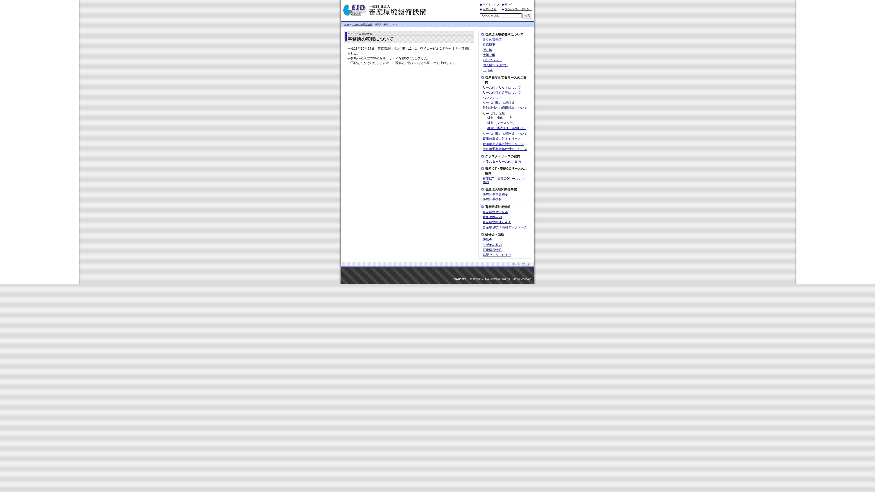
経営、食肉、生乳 (500, 118)
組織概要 (489, 44)
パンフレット (492, 60)
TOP (346, 24)
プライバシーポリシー (518, 9)
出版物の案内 (492, 245)
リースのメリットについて (502, 87)
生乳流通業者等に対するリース (505, 149)
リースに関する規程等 (499, 103)
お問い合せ (490, 9)
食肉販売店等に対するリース (503, 144)
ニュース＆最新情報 (362, 24)
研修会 (487, 239)
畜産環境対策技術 (495, 212)
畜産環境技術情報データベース (505, 227)
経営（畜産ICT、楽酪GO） (506, 128)
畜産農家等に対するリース (502, 139)
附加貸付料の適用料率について (505, 108)
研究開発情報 (492, 199)
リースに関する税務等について (505, 134)
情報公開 (489, 55)
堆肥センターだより (497, 255)
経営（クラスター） (501, 123)
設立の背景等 (492, 39)
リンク (509, 4)
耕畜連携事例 (492, 217)
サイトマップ (491, 4)
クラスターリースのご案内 (502, 161)
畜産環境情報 (492, 250)
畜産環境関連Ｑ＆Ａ (497, 222)
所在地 (487, 50)
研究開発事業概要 (495, 194)
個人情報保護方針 (495, 65)
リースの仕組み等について (502, 92)
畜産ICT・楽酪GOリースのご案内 (504, 180)
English (488, 70)
